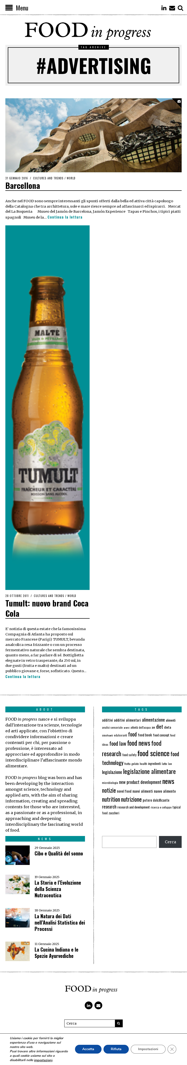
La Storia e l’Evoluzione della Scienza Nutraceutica (58, 889)
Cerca (170, 841)
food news (138, 743)
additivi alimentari (127, 720)
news (168, 781)
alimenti (171, 720)
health (143, 764)
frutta (127, 764)
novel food (124, 791)
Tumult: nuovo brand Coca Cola (46, 608)
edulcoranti (120, 735)
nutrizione (131, 799)
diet (159, 726)
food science (153, 753)
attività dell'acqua (141, 727)
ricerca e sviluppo (161, 807)
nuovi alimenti (142, 791)
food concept (161, 734)
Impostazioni (148, 1049)
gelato (135, 764)
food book (145, 734)
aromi (127, 727)
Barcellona (22, 185)
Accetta (88, 1049)
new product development (140, 782)
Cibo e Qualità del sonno (59, 853)
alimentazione (153, 719)
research (109, 806)
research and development (133, 807)
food (132, 734)
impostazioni (43, 1060)
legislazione (112, 771)
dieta (167, 727)
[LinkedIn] (164, 8)
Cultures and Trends (48, 178)
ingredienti (154, 763)
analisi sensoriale (112, 727)
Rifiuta (116, 1049)
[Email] (172, 8)
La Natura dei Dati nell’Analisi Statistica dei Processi (60, 922)
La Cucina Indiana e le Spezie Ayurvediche (56, 952)
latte (164, 764)
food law (117, 743)
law (170, 764)
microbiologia (110, 782)
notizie (109, 790)
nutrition (111, 799)
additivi (107, 720)
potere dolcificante (156, 800)
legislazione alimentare (149, 771)
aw (153, 727)
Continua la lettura (65, 217)
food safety (129, 755)
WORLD (71, 178)
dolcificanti (107, 735)
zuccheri (114, 812)
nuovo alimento (165, 791)
